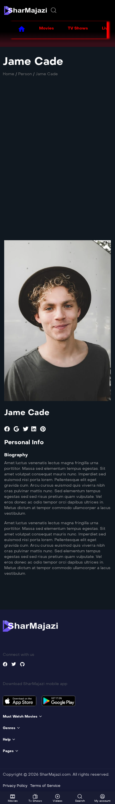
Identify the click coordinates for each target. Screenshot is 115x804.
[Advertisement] (57, 153)
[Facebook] (5, 664)
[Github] (22, 664)
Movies (46, 28)
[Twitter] (13, 664)
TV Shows (78, 28)
